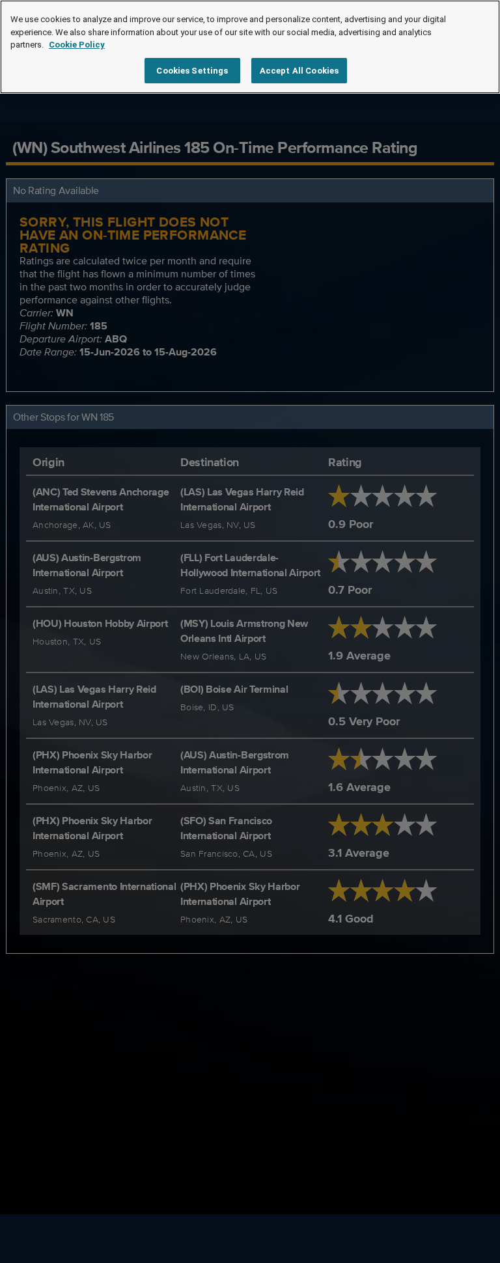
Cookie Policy (77, 44)
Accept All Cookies (299, 71)
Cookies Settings (192, 71)
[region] (250, 47)
